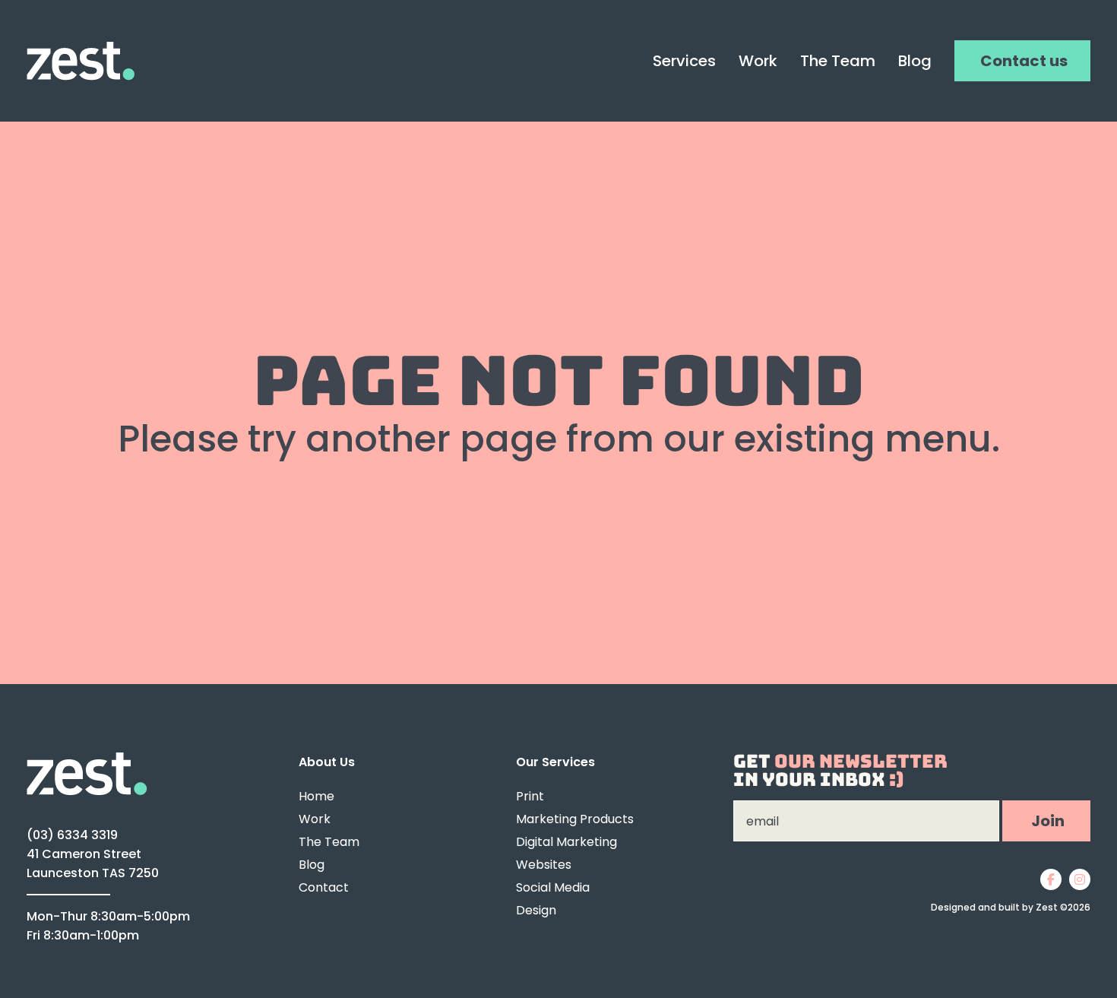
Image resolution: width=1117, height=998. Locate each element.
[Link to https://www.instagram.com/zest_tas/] (1079, 879)
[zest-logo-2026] (80, 48)
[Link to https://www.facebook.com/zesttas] (1051, 879)
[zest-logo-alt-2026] (87, 758)
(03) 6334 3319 (72, 835)
